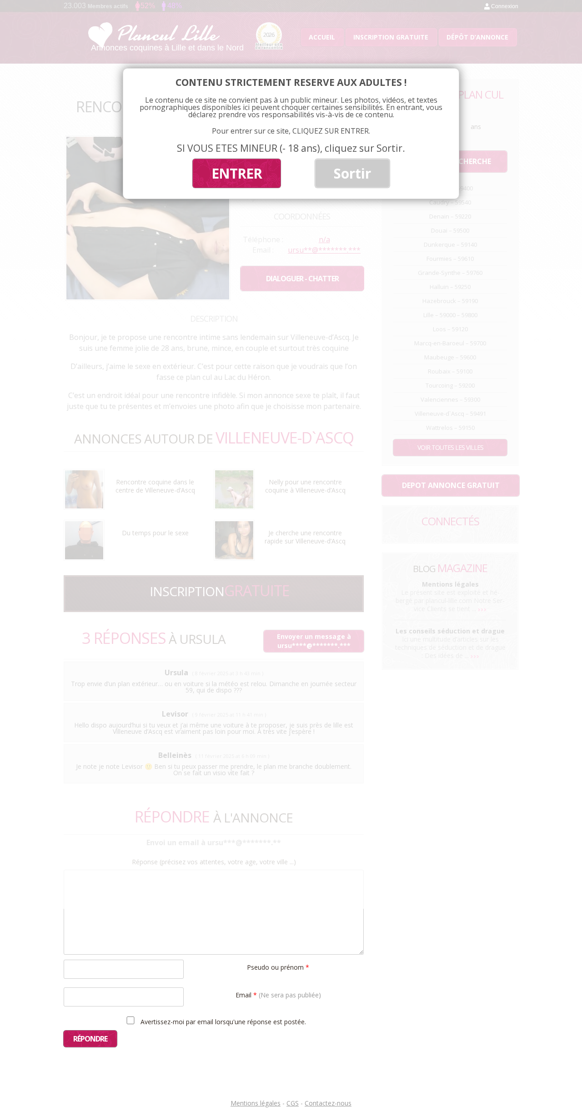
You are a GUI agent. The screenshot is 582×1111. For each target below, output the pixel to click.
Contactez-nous (328, 1103)
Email (278, 994)
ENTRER (236, 173)
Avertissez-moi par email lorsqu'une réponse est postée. (222, 1021)
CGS (292, 1103)
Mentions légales (256, 1103)
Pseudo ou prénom (278, 967)
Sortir (352, 173)
